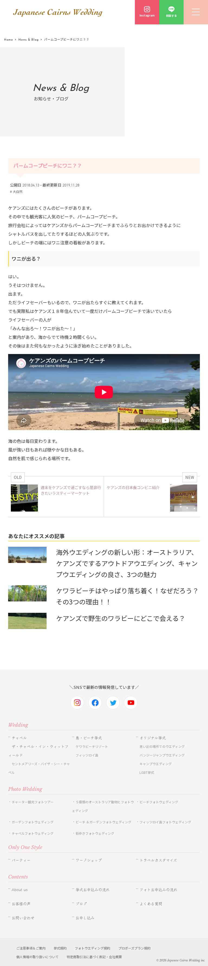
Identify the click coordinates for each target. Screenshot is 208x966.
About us (20, 890)
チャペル (19, 738)
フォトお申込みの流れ (158, 890)
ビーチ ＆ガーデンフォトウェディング (103, 822)
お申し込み (85, 918)
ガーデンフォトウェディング (33, 822)
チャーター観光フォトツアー (33, 802)
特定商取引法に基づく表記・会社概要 (94, 956)
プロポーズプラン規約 (134, 948)
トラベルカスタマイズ (158, 860)
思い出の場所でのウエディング (162, 746)
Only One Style (25, 847)
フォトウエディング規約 (92, 948)
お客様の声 (21, 904)
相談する (171, 16)
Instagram (147, 15)
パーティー (21, 860)
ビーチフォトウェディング (158, 802)
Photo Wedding (25, 789)
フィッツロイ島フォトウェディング (165, 822)
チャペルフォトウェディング (33, 833)
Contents (18, 877)
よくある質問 (150, 904)
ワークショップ (89, 860)
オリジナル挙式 (152, 738)
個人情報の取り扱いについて (37, 956)
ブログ (81, 904)
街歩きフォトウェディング (95, 833)
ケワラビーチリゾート (92, 746)
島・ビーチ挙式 (89, 738)
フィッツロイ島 (87, 755)
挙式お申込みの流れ (93, 890)
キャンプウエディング (155, 763)
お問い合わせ (23, 918)
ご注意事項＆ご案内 (31, 948)
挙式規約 (60, 948)
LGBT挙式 (146, 772)
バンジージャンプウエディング (162, 755)
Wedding (18, 725)
